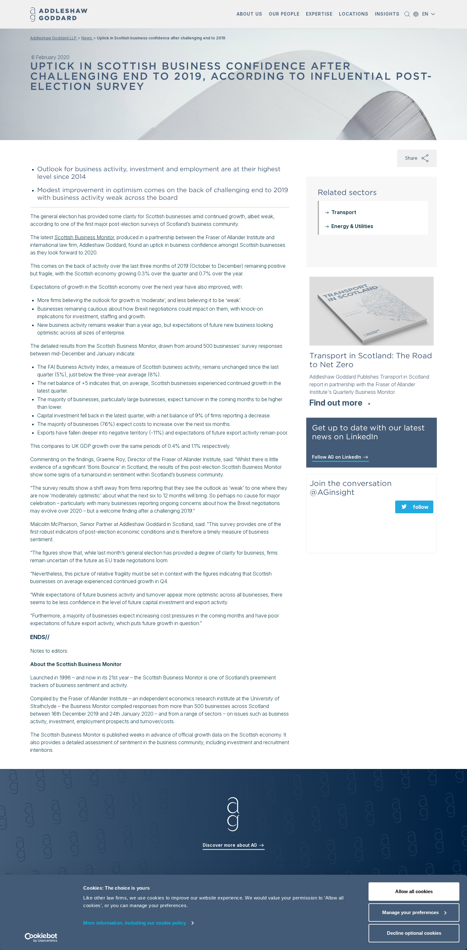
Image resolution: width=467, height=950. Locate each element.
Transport (343, 212)
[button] (250, 14)
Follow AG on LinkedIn (337, 457)
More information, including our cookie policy (134, 923)
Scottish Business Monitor (84, 237)
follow (421, 507)
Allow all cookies (414, 891)
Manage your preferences (410, 912)
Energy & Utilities (352, 226)
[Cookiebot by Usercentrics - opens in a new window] (41, 937)
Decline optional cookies (414, 933)
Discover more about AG (230, 845)
